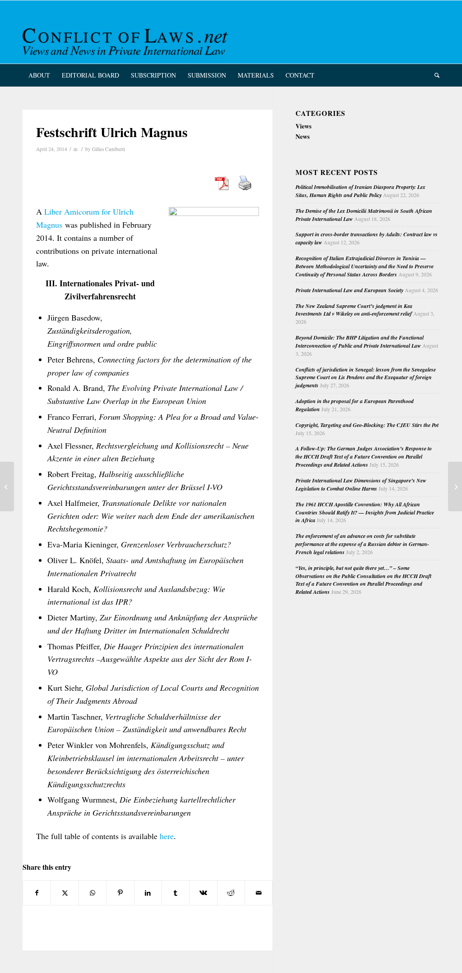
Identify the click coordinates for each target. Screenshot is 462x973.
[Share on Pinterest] (120, 893)
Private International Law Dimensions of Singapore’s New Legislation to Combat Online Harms (361, 484)
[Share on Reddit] (231, 893)
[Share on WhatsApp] (92, 893)
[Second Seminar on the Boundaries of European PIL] (7, 486)
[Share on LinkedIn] (148, 893)
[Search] (434, 75)
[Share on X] (64, 893)
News (303, 136)
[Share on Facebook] (37, 893)
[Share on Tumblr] (175, 893)
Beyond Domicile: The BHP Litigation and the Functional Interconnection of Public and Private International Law (360, 341)
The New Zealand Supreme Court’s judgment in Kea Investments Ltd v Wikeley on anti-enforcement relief (354, 310)
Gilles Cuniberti (108, 149)
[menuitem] (39, 75)
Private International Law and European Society (349, 290)
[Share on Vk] (203, 893)
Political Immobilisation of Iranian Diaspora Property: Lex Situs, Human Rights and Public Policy (360, 191)
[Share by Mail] (258, 893)
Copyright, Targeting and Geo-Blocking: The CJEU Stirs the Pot (367, 425)
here (167, 836)
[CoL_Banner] (127, 40)
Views (303, 126)
